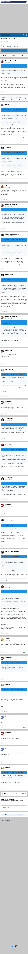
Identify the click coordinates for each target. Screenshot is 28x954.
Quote (5, 92)
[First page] (2, 56)
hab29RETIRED (9, 274)
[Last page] (26, 56)
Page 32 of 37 (14, 55)
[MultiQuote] (2, 92)
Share (7, 814)
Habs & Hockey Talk (13, 46)
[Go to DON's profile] (2, 186)
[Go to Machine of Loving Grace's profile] (2, 61)
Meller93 (7, 104)
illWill (6, 519)
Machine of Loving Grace (11, 60)
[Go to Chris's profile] (2, 717)
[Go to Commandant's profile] (2, 148)
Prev (4, 55)
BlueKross (18, 66)
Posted (9, 62)
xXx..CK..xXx (8, 350)
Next (23, 55)
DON (6, 186)
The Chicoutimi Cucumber (12, 234)
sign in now (7, 801)
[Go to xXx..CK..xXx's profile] (2, 351)
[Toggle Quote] (3, 66)
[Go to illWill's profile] (2, 520)
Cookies (14, 949)
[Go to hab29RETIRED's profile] (2, 275)
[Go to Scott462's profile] (2, 639)
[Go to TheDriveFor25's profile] (2, 370)
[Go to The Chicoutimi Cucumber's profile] (2, 235)
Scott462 (7, 638)
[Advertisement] (14, 18)
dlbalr (3, 45)
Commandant (8, 147)
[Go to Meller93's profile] (2, 105)
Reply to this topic (14, 50)
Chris (6, 716)
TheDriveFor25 (9, 369)
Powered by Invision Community (14, 951)
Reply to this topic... (8, 807)
